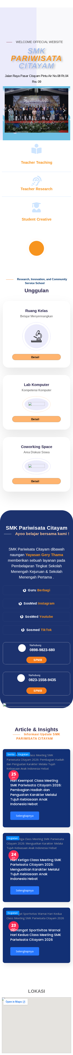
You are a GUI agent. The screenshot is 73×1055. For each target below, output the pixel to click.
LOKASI (36, 991)
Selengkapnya (25, 815)
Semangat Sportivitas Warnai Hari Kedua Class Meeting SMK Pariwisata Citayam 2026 (35, 935)
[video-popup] (36, 248)
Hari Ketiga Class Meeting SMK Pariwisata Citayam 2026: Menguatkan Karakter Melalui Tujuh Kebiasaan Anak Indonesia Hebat (35, 869)
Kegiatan (13, 838)
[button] (9, 110)
